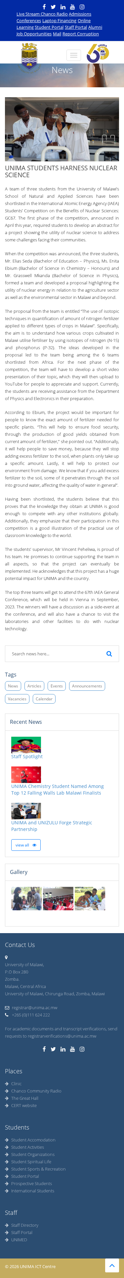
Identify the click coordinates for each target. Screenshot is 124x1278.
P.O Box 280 (16, 972)
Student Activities (27, 1147)
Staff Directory (24, 1225)
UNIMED (19, 1240)
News (13, 686)
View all (23, 845)
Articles (34, 686)
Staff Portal (76, 27)
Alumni (95, 27)
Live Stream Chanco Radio (42, 14)
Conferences (29, 20)
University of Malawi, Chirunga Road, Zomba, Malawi (55, 994)
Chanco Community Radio (36, 1091)
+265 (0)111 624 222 (30, 1015)
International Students (32, 1191)
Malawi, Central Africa (25, 986)
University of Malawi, (24, 965)
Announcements (87, 686)
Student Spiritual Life (31, 1162)
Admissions (80, 14)
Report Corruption (80, 34)
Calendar (44, 699)
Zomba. (12, 979)
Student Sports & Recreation (38, 1169)
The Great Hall (24, 1098)
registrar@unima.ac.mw (34, 1007)
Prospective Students (31, 1183)
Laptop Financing (59, 20)
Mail (57, 34)
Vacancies (17, 699)
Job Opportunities (34, 34)
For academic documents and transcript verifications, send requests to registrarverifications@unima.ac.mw (61, 1032)
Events (57, 686)
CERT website (24, 1105)
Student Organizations (33, 1154)
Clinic (16, 1084)
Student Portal (49, 27)
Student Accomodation (33, 1140)
